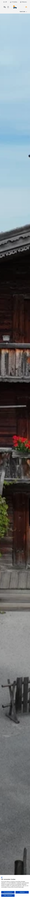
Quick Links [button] (23, 11)
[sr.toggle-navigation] (4, 7)
